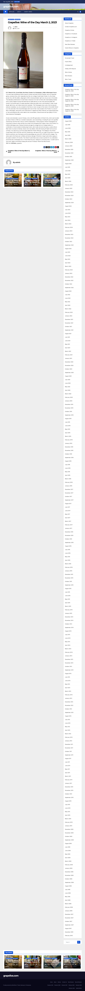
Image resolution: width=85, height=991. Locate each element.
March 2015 (68, 606)
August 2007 (68, 928)
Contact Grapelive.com (71, 26)
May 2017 (67, 514)
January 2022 (68, 316)
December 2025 (69, 149)
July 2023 (67, 252)
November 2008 (69, 875)
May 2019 (67, 429)
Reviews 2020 (57, 985)
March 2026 (68, 139)
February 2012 (69, 737)
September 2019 (69, 415)
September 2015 (69, 585)
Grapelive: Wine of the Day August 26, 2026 (51, 182)
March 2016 (68, 563)
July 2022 (67, 294)
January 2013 (68, 698)
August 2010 (68, 801)
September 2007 (69, 925)
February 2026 (69, 142)
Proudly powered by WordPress (10, 985)
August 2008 (68, 886)
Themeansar (28, 985)
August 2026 (68, 121)
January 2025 (68, 188)
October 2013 (68, 666)
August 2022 (68, 291)
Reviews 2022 (72, 985)
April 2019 (67, 432)
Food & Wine (68, 61)
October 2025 (68, 156)
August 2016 (68, 546)
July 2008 (67, 889)
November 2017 (69, 493)
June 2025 (68, 170)
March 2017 (68, 521)
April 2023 (67, 262)
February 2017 (69, 524)
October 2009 (68, 836)
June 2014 (68, 638)
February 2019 (69, 439)
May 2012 (67, 726)
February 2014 (69, 652)
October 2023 (68, 241)
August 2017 (68, 503)
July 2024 (67, 209)
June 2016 (67, 553)
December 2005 (69, 932)
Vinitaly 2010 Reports (70, 68)
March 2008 (68, 903)
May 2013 (67, 684)
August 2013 (68, 673)
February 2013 (69, 694)
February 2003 (69, 935)
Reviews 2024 (72, 988)
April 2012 (67, 730)
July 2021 (67, 337)
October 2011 (68, 751)
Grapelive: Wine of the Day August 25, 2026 (71, 961)
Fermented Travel (69, 58)
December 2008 (69, 871)
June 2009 (68, 850)
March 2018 (68, 478)
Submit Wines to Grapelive (72, 48)
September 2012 (69, 712)
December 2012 (69, 702)
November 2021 (69, 323)
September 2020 (69, 372)
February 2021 (69, 354)
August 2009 (68, 843)
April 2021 (67, 347)
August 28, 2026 (11, 964)
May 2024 (67, 216)
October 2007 (68, 921)
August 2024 (68, 206)
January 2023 (68, 273)
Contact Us (64, 982)
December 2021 (69, 319)
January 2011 (68, 783)
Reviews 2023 (79, 985)
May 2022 (67, 301)
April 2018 (67, 475)
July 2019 (67, 422)
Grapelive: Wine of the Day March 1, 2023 (46, 151)
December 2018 (69, 447)
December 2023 (69, 234)
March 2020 (68, 393)
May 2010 (67, 811)
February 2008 (69, 907)
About (19, 11)
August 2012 (68, 716)
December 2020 (69, 362)
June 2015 (67, 595)
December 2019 (69, 404)
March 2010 (68, 818)
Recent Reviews (78, 982)
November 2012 (69, 705)
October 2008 (68, 879)
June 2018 (67, 468)
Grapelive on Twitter (70, 40)
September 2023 (69, 245)
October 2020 (68, 369)
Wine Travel (68, 79)
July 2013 (67, 677)
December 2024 (69, 192)
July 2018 (67, 464)
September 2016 (69, 542)
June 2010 (67, 808)
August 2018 (68, 461)
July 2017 (67, 507)
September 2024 (69, 202)
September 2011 (69, 755)
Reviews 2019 (50, 985)
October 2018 (68, 454)
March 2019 (68, 436)
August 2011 (68, 758)
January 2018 (68, 486)
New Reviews (71, 982)
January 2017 (68, 528)
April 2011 (67, 772)
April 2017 (67, 517)
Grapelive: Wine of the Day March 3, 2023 (19, 151)
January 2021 (68, 358)
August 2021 (68, 333)
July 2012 (67, 719)
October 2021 (68, 326)
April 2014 (67, 645)
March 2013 (68, 691)
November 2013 (69, 663)
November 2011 (69, 748)
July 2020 (67, 379)
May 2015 (67, 599)
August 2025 (68, 163)
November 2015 (69, 578)
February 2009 (69, 864)
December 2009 (69, 829)
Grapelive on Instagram (71, 37)
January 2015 (68, 613)
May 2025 (67, 174)
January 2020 (68, 401)
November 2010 (69, 790)
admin (15, 26)
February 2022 (69, 312)
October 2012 (68, 709)
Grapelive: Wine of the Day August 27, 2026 (32, 182)
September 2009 (69, 840)
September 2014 (69, 627)
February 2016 (69, 567)
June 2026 (68, 128)
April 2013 (67, 687)
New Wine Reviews (70, 44)
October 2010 (68, 794)
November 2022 (69, 280)
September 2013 (69, 670)
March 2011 (68, 776)
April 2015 (67, 602)
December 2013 (69, 659)
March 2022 (68, 308)
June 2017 (67, 510)
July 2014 (67, 634)
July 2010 (67, 804)
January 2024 (68, 231)
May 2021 (67, 344)
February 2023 (69, 270)
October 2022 (68, 284)
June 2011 (67, 765)
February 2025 (69, 185)
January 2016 (68, 570)
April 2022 (67, 305)
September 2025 (69, 160)
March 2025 (68, 181)
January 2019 (68, 443)
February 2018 (69, 482)
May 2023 (67, 259)
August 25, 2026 (70, 964)
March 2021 (68, 351)
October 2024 (68, 199)
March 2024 (68, 223)
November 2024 (69, 195)
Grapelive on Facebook (71, 33)
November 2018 (69, 450)
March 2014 (68, 648)
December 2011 (69, 744)
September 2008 (69, 882)
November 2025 (69, 153)
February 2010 (69, 822)
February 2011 (68, 779)
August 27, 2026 (30, 964)
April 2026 (67, 135)
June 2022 (68, 298)
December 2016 (69, 532)
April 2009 (67, 857)
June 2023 (68, 255)
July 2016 (67, 549)
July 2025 (67, 167)
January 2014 (68, 655)
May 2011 (67, 769)
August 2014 (68, 631)
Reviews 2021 (64, 985)
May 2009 (67, 854)
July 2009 (67, 847)
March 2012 (68, 733)
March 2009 (68, 861)
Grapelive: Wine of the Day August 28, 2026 (13, 182)
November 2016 (69, 535)
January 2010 (68, 825)
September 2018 (69, 457)
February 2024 (69, 227)
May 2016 (67, 556)
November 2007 (69, 918)
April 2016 (67, 560)
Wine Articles (11, 19)
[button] (77, 11)
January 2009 (68, 868)
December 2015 (69, 574)
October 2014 (68, 624)
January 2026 (68, 146)
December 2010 (69, 786)
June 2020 (68, 383)
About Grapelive (69, 23)
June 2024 (68, 213)
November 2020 (69, 365)
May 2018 (67, 471)
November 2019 (69, 408)
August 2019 (68, 418)
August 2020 (68, 376)
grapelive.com (10, 6)
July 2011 (67, 762)
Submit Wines (28, 11)
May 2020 (67, 386)
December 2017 (69, 489)
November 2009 (69, 833)
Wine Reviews (17, 19)
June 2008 (68, 893)
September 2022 (69, 287)
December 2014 (69, 617)
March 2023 (68, 266)
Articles (11, 11)
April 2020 (67, 390)
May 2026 (67, 131)
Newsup (22, 985)
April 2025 (67, 177)
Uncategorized (69, 65)
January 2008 (68, 910)
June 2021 (67, 340)
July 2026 (67, 124)
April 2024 (67, 220)
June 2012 (67, 723)
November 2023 (69, 238)
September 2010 (69, 797)
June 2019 (67, 425)
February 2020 (69, 397)
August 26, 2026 (50, 964)
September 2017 (69, 500)
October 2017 (68, 496)
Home (51, 982)
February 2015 (69, 609)
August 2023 (68, 248)
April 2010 (67, 815)
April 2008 (67, 900)
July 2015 (67, 592)
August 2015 (68, 588)
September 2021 (69, 330)
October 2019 (68, 411)
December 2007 (69, 914)
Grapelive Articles (69, 30)
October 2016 (68, 539)
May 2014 (67, 641)
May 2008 (67, 896)
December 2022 (69, 277)
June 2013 (67, 680)
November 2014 (69, 620)
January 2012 (68, 740)
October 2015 (68, 581)
